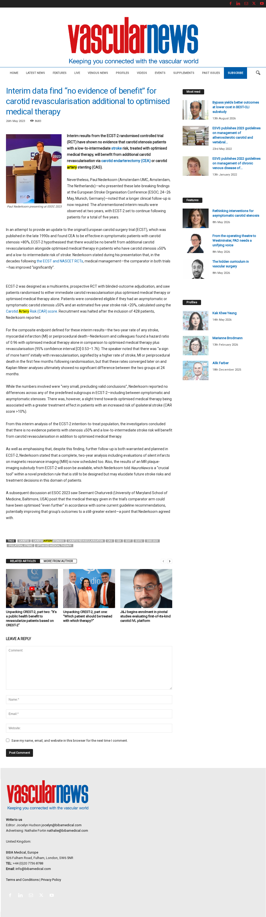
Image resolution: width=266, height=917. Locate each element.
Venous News (98, 73)
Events (160, 73)
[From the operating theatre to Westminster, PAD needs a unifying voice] (196, 243)
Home (14, 73)
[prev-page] (163, 561)
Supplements (183, 73)
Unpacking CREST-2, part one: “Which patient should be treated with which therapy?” (87, 616)
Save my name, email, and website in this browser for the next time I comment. (69, 740)
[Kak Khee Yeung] (196, 320)
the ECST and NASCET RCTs (60, 261)
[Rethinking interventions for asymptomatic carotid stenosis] (196, 218)
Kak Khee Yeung (224, 313)
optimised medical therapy (54, 545)
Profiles (122, 73)
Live (77, 73)
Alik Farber (220, 363)
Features (59, 73)
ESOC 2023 (152, 541)
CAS (110, 541)
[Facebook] (231, 4)
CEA (119, 541)
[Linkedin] (238, 4)
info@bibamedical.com (33, 869)
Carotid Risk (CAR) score (31, 311)
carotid (24, 541)
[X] (254, 4)
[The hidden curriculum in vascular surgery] (196, 269)
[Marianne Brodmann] (196, 345)
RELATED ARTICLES (23, 561)
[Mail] (246, 4)
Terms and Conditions (22, 880)
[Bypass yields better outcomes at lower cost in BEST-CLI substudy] (196, 110)
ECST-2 (138, 541)
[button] (258, 73)
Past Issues (211, 73)
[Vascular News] (133, 41)
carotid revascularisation (85, 541)
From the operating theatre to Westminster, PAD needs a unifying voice (234, 240)
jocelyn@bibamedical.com (62, 825)
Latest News (35, 73)
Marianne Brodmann (227, 338)
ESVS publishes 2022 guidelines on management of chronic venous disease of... (236, 163)
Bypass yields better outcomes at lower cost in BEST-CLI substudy (235, 107)
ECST (128, 541)
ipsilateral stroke (20, 545)
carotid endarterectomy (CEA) (126, 161)
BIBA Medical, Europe (22, 852)
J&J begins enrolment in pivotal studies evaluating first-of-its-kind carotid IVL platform (145, 616)
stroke (116, 148)
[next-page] (169, 561)
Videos (142, 73)
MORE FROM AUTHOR (58, 561)
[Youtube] (262, 4)
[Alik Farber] (196, 370)
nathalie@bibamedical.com (67, 830)
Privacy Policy (51, 880)
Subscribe (235, 73)
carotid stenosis (48, 541)
